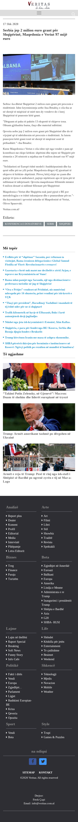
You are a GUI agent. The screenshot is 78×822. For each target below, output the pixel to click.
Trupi (47, 732)
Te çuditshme (51, 650)
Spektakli (49, 546)
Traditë (48, 537)
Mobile (48, 687)
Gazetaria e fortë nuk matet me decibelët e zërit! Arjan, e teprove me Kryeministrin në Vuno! (38, 272)
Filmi (47, 520)
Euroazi (48, 570)
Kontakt (45, 772)
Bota (11, 737)
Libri (47, 524)
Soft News (14, 650)
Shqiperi (65, 223)
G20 (46, 618)
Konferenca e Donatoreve (23, 223)
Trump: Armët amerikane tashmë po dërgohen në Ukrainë (37, 435)
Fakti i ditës (15, 674)
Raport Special (16, 641)
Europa (48, 579)
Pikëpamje (14, 546)
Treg (11, 565)
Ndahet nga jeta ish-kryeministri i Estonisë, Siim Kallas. (37, 322)
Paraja (11, 574)
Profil (11, 529)
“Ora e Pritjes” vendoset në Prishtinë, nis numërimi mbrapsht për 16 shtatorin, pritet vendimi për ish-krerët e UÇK (38, 293)
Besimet (48, 654)
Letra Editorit (16, 551)
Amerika (49, 583)
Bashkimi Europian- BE (19, 702)
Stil (46, 529)
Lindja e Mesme (53, 587)
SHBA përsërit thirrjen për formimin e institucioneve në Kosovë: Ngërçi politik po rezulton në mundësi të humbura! (39, 345)
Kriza (11, 709)
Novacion (49, 683)
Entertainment (52, 646)
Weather (48, 691)
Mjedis (48, 678)
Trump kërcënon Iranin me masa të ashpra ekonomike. (37, 337)
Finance (12, 570)
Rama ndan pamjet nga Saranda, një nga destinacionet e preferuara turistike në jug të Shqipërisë (38, 281)
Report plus (15, 516)
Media (11, 537)
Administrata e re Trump (53, 594)
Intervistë (13, 542)
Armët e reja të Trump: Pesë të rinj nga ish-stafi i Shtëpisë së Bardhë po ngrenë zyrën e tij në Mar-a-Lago (37, 477)
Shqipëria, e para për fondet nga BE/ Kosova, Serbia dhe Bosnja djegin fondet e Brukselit (38, 329)
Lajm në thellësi (17, 637)
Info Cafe (13, 659)
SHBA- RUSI (52, 622)
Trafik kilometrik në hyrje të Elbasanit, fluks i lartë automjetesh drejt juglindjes (35, 314)
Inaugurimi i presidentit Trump (57, 602)
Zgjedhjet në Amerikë (56, 565)
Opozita (12, 717)
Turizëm (13, 579)
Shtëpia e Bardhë (54, 609)
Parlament (14, 691)
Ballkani (48, 574)
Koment (12, 524)
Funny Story (15, 654)
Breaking (13, 646)
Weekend (49, 659)
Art (46, 516)
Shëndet (48, 637)
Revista (48, 542)
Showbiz (49, 533)
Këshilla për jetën (54, 641)
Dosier (12, 520)
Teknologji (50, 674)
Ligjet (11, 696)
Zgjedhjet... (15, 687)
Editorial (13, 533)
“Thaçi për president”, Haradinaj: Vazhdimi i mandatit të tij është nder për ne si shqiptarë (38, 304)
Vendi (11, 678)
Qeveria (12, 713)
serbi (50, 223)
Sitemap (28, 772)
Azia (46, 613)
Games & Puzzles (54, 737)
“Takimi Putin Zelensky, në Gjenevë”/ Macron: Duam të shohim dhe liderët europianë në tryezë (35, 395)
